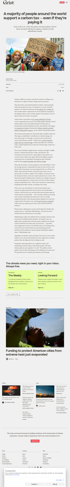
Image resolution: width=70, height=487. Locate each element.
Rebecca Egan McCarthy (28, 393)
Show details (59, 480)
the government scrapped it (45, 201)
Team (23, 456)
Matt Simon (11, 359)
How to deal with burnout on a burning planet (61, 399)
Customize (34, 484)
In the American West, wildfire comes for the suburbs (62, 408)
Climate (62, 87)
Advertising (45, 459)
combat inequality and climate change (34, 161)
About (23, 454)
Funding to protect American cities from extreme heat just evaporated (34, 352)
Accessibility (46, 463)
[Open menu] (66, 2)
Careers (24, 459)
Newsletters (45, 454)
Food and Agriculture (7, 463)
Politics (4, 456)
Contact (24, 458)
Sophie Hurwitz (9, 79)
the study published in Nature (41, 119)
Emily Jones (59, 393)
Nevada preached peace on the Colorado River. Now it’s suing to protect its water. (45, 401)
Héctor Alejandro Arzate (27, 408)
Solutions (4, 458)
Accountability (5, 459)
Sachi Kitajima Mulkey (10, 402)
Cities (16, 359)
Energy (3, 454)
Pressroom (24, 463)
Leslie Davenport (60, 403)
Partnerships (25, 461)
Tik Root (24, 419)
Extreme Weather (6, 461)
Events (44, 456)
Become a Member (47, 458)
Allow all (55, 484)
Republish (45, 461)
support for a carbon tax (45, 109)
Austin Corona (42, 406)
